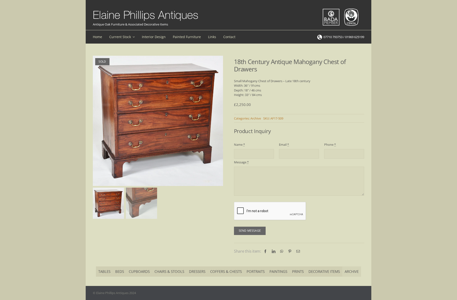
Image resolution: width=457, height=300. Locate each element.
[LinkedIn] (273, 251)
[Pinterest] (290, 251)
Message (241, 162)
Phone (330, 144)
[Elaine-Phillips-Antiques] (145, 11)
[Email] (298, 251)
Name (239, 144)
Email (284, 144)
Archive (255, 118)
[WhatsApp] (282, 251)
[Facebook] (265, 251)
